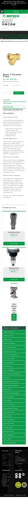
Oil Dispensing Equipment (11, 393)
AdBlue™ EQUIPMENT (20, 460)
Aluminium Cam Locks (10, 351)
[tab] (14, 106)
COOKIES (4, 481)
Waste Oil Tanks (9, 431)
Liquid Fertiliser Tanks (11, 381)
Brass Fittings (13, 101)
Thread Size (5, 85)
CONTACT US (5, 474)
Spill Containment (9, 419)
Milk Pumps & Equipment (11, 385)
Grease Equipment (9, 370)
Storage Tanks (8, 427)
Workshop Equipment (10, 442)
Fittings (9, 103)
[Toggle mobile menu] (25, 16)
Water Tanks (7, 438)
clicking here (7, 197)
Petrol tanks (7, 400)
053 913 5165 (8, 20)
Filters (5, 103)
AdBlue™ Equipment (10, 343)
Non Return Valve (14, 232)
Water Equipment (9, 435)
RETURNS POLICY (6, 477)
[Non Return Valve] (14, 221)
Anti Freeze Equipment (11, 354)
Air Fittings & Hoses (10, 347)
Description (8, 107)
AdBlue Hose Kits (9, 335)
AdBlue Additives (9, 332)
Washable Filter (14, 268)
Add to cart (18, 93)
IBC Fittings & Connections (12, 374)
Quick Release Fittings (11, 408)
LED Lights (7, 377)
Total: (16, 12)
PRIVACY (4, 483)
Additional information (13, 110)
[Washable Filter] (14, 257)
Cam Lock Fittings (9, 358)
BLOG (16, 462)
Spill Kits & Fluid (9, 423)
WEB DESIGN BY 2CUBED (21, 495)
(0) (18, 11)
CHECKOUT (15, 11)
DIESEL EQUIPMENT (20, 459)
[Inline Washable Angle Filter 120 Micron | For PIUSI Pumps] (14, 293)
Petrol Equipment (9, 396)
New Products (8, 389)
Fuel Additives (8, 366)
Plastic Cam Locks (9, 404)
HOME (16, 456)
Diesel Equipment (22, 101)
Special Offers (8, 416)
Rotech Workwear (9, 412)
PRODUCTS (18, 457)
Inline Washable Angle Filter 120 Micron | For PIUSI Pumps (14, 312)
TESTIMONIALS (19, 463)
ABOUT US (4, 475)
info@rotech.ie (7, 22)
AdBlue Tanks (8, 339)
